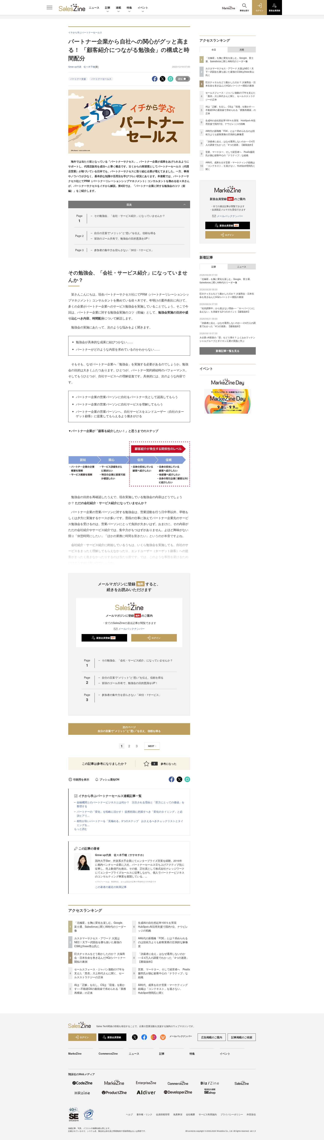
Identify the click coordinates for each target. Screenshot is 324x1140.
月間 (241, 49)
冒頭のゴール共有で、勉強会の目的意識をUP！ (122, 238)
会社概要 (190, 1114)
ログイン (156, 637)
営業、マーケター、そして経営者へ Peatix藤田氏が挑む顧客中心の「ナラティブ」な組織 (164, 973)
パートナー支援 (78, 78)
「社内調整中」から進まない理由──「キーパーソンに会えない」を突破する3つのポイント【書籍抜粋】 (227, 310)
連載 (118, 7)
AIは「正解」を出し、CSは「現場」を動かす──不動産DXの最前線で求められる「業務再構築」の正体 (100, 989)
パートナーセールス (101, 78)
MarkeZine (75, 1053)
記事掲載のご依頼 (241, 1037)
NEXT (151, 746)
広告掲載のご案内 (211, 1037)
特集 (129, 7)
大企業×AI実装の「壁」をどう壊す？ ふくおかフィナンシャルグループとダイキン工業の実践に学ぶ (227, 339)
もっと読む (80, 829)
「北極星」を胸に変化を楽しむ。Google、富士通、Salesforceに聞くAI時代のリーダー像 (100, 926)
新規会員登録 (105, 637)
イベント (143, 7)
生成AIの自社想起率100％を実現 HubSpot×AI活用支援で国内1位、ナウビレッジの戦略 (163, 926)
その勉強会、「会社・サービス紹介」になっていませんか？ (129, 216)
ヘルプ (129, 1114)
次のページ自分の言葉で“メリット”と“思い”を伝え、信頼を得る (129, 729)
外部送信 (251, 1114)
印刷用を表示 (81, 779)
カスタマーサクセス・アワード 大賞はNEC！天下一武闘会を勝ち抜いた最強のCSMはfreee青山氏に (98, 942)
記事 (107, 7)
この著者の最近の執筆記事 (111, 887)
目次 (129, 204)
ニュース (94, 7)
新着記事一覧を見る (227, 351)
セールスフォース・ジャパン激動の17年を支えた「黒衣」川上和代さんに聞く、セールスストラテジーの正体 (99, 973)
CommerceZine (108, 1053)
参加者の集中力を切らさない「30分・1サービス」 (124, 250)
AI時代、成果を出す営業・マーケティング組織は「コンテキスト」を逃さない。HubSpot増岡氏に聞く (163, 989)
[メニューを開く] (49, 7)
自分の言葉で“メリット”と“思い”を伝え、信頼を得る (125, 233)
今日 (214, 49)
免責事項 (177, 1114)
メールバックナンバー (131, 628)
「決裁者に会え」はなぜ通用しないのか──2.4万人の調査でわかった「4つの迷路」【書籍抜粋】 (163, 957)
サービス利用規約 (208, 1114)
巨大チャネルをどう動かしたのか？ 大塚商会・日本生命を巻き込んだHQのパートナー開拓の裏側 (99, 957)
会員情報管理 (163, 1114)
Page (79, 236)
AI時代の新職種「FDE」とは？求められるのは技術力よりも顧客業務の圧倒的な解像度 (163, 942)
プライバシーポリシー (231, 1114)
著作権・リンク (144, 1114)
